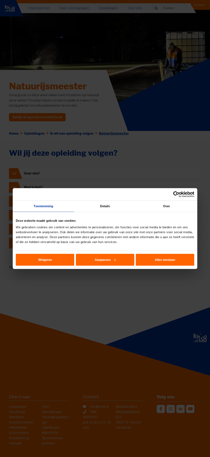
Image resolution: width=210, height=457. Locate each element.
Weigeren (45, 259)
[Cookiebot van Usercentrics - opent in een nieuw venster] (176, 194)
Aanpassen (103, 259)
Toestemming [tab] (43, 206)
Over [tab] (166, 206)
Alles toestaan (165, 259)
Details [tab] (105, 206)
